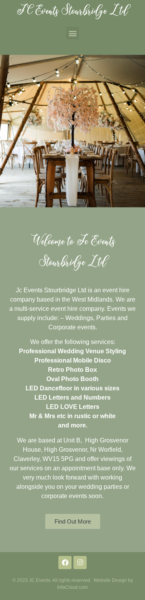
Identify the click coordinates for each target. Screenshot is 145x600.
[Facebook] (65, 562)
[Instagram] (80, 562)
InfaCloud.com (72, 587)
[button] (72, 33)
